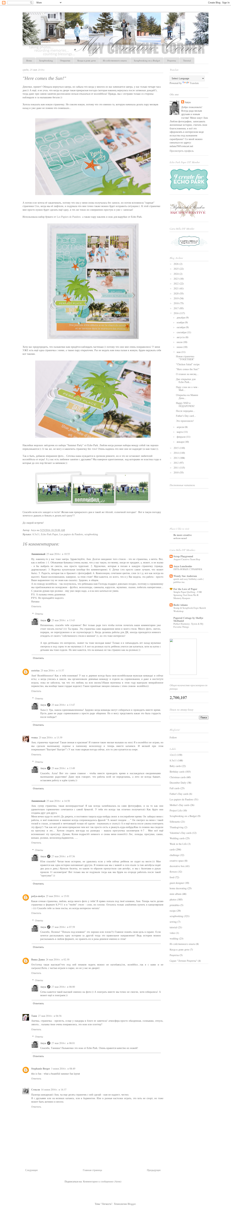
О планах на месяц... (187, 374)
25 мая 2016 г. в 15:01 (57, 896)
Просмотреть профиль (182, 150)
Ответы (39, 613)
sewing (173, 921)
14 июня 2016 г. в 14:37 (53, 1089)
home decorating (178, 888)
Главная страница (92, 1170)
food (172, 877)
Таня (34, 1016)
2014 (176, 452)
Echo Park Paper (49, 534)
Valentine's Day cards (180, 833)
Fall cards (175, 788)
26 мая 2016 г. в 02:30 (57, 959)
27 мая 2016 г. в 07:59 (63, 927)
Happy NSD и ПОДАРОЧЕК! (185, 404)
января (181, 441)
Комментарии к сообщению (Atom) (102, 1181)
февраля (181, 436)
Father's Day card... (186, 415)
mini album (175, 894)
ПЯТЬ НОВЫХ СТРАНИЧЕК (187, 569)
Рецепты (171, 60)
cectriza (35, 670)
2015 (176, 448)
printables (175, 905)
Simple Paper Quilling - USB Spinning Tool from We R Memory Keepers (187, 595)
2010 (176, 472)
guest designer (177, 883)
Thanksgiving (177, 827)
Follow (173, 737)
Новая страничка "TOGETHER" (185, 358)
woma (34, 737)
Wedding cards (177, 838)
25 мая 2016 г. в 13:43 (63, 620)
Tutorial (187, 60)
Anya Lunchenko (182, 566)
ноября (181, 322)
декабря (181, 317)
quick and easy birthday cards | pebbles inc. (188, 580)
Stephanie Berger (40, 1068)
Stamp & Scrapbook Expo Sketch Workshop (189, 609)
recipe (173, 910)
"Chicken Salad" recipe (188, 364)
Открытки (65, 60)
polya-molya (38, 896)
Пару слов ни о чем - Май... (187, 388)
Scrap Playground (183, 556)
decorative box (177, 866)
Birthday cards (177, 771)
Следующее (31, 1170)
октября (181, 327)
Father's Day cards (179, 793)
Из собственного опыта (115, 60)
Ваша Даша (38, 959)
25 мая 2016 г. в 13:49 (63, 768)
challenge (174, 855)
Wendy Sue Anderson (185, 576)
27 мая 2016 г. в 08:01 (63, 1043)
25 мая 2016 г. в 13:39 (50, 737)
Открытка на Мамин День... (187, 396)
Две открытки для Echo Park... (185, 380)
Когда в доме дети (86, 60)
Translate (194, 83)
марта (180, 432)
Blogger (132, 1204)
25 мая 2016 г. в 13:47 (63, 704)
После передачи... (185, 411)
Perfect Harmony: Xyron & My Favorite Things (188, 625)
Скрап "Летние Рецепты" (183, 960)
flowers (173, 871)
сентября (182, 332)
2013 (176, 458)
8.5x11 (36, 534)
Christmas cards (178, 777)
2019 (176, 298)
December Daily (178, 782)
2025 (176, 268)
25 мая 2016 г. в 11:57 (52, 670)
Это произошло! (185, 420)
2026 (176, 264)
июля (180, 342)
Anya (43, 620)
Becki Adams (180, 605)
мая (179, 352)
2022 (176, 283)
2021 (176, 288)
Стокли (35, 1089)
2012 (176, 462)
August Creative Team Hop (186, 559)
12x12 (173, 754)
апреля (181, 427)
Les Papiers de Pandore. (69, 216)
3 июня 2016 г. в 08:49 (63, 1068)
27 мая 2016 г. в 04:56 (50, 1015)
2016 (176, 313)
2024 (176, 273)
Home (29, 60)
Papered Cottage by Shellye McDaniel (188, 619)
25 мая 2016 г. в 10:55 (58, 554)
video (172, 933)
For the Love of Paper (185, 589)
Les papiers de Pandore (71, 534)
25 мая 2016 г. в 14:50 (58, 801)
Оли (37, 206)
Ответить (36, 606)
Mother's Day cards (179, 805)
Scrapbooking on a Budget (147, 60)
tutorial (173, 927)
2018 (176, 303)
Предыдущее (154, 1170)
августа (181, 337)
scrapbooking (91, 534)
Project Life (176, 810)
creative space (177, 860)
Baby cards (175, 766)
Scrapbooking (46, 60)
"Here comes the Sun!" (187, 369)
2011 (176, 467)
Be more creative (182, 535)
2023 (176, 278)
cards (172, 849)
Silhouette (175, 821)
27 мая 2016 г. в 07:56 (63, 856)
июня (180, 347)
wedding (174, 938)
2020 (176, 293)
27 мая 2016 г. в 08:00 (63, 986)
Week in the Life (178, 844)
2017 (176, 308)
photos (173, 899)
